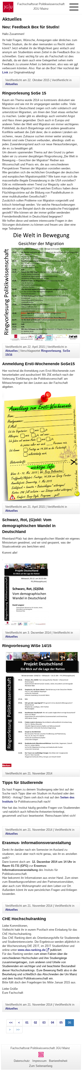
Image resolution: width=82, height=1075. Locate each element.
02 (35, 1022)
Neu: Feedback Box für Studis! (30, 27)
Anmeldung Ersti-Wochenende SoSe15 (38, 364)
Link (5, 72)
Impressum (39, 1060)
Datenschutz (22, 1060)
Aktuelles (11, 84)
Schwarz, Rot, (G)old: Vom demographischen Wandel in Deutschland (29, 526)
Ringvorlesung (51, 350)
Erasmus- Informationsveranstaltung (36, 843)
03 (43, 1022)
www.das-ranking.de (31, 950)
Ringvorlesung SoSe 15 (24, 93)
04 (52, 1022)
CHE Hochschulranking (24, 919)
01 (26, 1022)
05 (61, 1022)
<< (11, 1022)
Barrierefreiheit (58, 1060)
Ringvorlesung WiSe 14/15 (26, 646)
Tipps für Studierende (22, 782)
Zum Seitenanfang (40, 1066)
